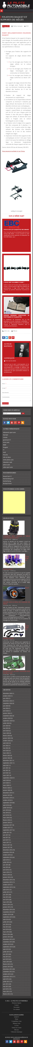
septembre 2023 (8, 721)
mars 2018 (6, 817)
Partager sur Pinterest (13, 337)
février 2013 (6, 964)
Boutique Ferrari (7, 483)
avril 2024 (6, 711)
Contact (16, 1005)
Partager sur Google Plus (10, 337)
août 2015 (6, 889)
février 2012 (6, 994)
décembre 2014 (7, 909)
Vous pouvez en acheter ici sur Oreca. (13, 151)
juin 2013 (6, 954)
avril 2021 (6, 773)
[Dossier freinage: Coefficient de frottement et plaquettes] (16, 305)
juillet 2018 (6, 807)
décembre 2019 (7, 793)
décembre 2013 (7, 939)
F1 (3, 450)
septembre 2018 (8, 803)
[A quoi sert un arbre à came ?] (16, 268)
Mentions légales (16, 1003)
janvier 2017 (6, 847)
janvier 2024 (6, 713)
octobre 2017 (7, 827)
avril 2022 (6, 750)
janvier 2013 (6, 966)
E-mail (4, 388)
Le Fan (16, 1025)
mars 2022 (6, 753)
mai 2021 (5, 770)
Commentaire (5, 397)
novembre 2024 (7, 703)
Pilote (16, 1019)
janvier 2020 (6, 790)
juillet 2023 (6, 723)
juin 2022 (6, 745)
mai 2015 (5, 897)
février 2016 (6, 875)
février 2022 (6, 755)
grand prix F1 (7, 440)
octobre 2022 (7, 740)
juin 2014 (6, 924)
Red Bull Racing (7, 481)
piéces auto (7, 331)
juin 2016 (6, 865)
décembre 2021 (7, 760)
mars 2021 (6, 775)
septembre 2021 (8, 763)
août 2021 (6, 765)
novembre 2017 (7, 825)
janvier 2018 (6, 822)
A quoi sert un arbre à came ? (14, 282)
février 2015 (6, 904)
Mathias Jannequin (17, 26)
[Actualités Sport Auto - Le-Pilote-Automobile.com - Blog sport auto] (16, 5)
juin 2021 (6, 768)
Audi (4, 452)
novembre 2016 (7, 852)
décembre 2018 (7, 798)
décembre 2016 (7, 850)
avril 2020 (6, 783)
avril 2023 (6, 730)
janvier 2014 (6, 937)
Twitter (8, 422)
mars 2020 (6, 785)
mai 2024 (5, 708)
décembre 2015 (7, 879)
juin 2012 (6, 984)
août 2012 (6, 979)
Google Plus (15, 422)
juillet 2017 (6, 832)
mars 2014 (6, 932)
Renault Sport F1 (7, 476)
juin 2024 (6, 706)
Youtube (11, 422)
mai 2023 (5, 728)
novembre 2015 (7, 882)
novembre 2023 (7, 716)
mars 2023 (6, 733)
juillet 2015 (6, 892)
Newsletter (17, 1007)
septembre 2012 (8, 976)
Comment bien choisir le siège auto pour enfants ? (16, 537)
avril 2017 (6, 840)
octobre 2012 (7, 974)
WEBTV (16, 1017)
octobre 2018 (7, 800)
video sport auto (8, 467)
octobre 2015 (7, 884)
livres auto (6, 442)
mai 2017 (5, 837)
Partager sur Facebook (3, 337)
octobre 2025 (7, 696)
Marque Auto (16, 1023)
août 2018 (6, 805)
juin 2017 (6, 835)
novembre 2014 (7, 912)
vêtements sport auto (9, 432)
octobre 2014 (7, 914)
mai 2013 (5, 956)
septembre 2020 (8, 778)
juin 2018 (6, 810)
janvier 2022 (6, 758)
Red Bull (5, 435)
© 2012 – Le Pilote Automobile (16, 1001)
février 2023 (6, 735)
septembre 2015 (8, 887)
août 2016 (6, 860)
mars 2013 (6, 961)
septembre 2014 (8, 917)
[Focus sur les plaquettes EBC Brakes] (12, 224)
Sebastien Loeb (7, 462)
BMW (4, 445)
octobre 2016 (7, 855)
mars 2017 (6, 842)
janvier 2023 (6, 738)
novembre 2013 (7, 942)
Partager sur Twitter (6, 337)
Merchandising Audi (8, 478)
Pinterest (19, 422)
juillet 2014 (6, 922)
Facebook (4, 422)
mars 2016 (6, 872)
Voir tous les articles (11, 360)
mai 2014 (5, 927)
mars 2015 (6, 902)
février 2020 (6, 788)
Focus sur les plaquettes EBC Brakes (16, 229)
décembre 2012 (7, 969)
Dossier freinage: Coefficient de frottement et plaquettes (16, 316)
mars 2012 (6, 991)
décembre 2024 (7, 701)
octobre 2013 (7, 944)
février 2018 (6, 820)
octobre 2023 (7, 718)
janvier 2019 (6, 795)
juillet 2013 (6, 952)
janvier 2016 (6, 877)
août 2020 (6, 780)
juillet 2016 (6, 862)
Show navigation (1, 10)
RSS (22, 422)
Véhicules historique (16, 1032)
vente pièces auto (8, 460)
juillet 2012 (6, 981)
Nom (4, 383)
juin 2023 (6, 726)
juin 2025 (6, 698)
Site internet (5, 392)
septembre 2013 (8, 947)
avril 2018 (6, 815)
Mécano (15, 331)
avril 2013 (6, 959)
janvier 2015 (6, 907)
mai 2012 (5, 986)
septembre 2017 (8, 830)
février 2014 (6, 934)
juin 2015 (6, 894)
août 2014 (6, 919)
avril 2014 (6, 929)
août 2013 (6, 949)
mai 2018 (5, 812)
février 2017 (6, 845)
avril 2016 (6, 870)
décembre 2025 (7, 693)
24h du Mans (7, 457)
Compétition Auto (16, 1021)
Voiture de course (16, 1027)
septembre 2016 (8, 857)
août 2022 (6, 743)
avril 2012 (6, 989)
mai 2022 (5, 748)
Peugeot (5, 447)
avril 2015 (6, 899)
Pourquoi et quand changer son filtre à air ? (16, 672)
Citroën (5, 437)
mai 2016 (5, 867)
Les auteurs (16, 1009)
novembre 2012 (7, 971)
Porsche (5, 455)
